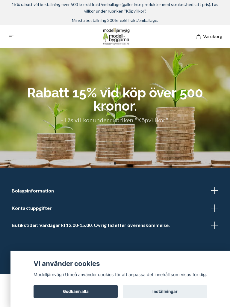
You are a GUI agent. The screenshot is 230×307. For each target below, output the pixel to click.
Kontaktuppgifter (32, 208)
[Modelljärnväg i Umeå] (116, 36)
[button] (110, 163)
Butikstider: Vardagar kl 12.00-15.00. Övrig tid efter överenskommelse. (91, 225)
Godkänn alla (76, 291)
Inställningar (165, 291)
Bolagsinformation (33, 190)
